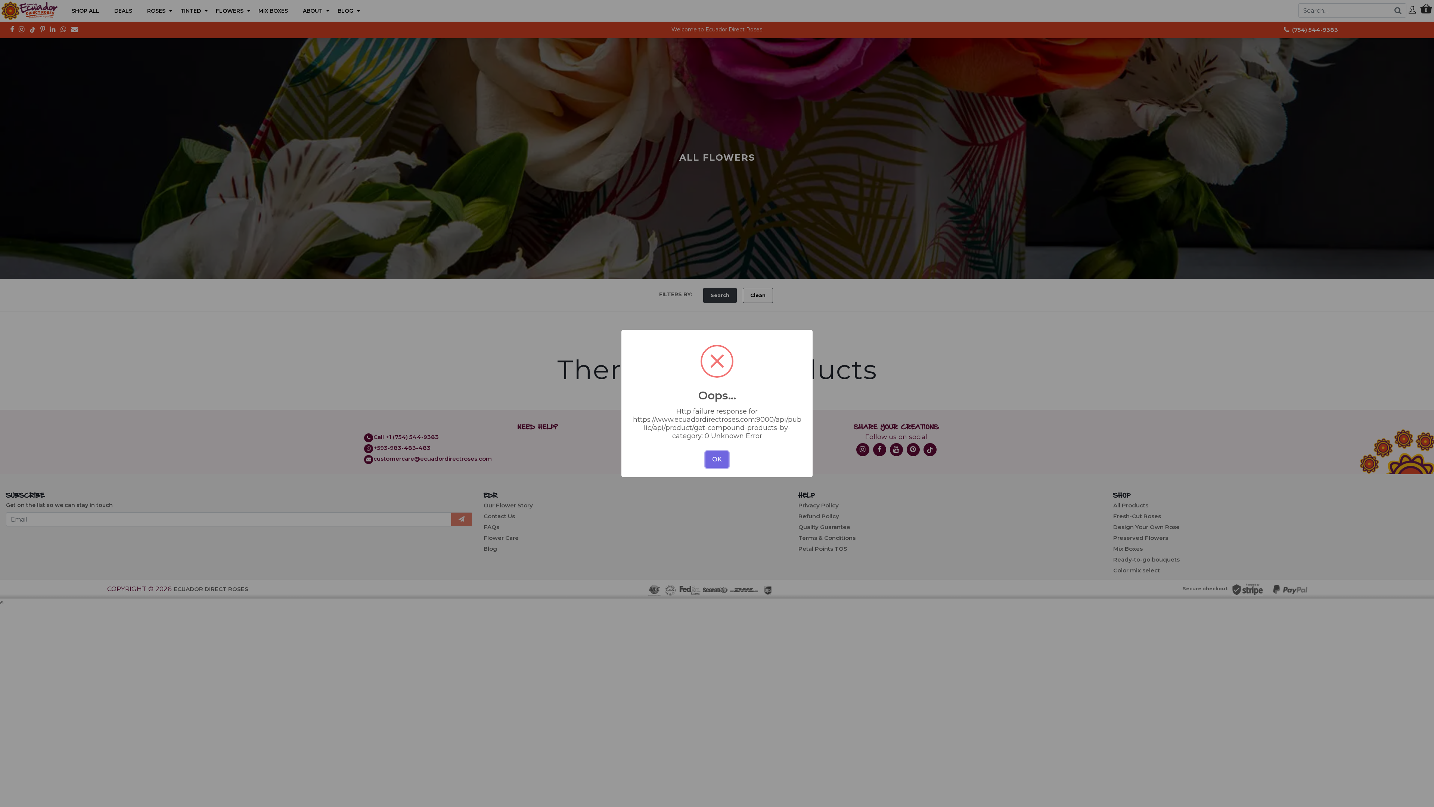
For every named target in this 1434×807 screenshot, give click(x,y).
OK (717, 459)
